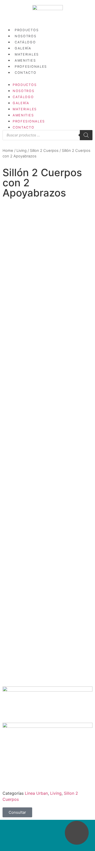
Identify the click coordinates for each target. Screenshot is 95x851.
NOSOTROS (25, 36)
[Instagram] (41, 832)
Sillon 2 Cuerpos (44, 150)
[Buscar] (86, 135)
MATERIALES (27, 54)
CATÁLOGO (25, 42)
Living (21, 150)
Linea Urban (36, 793)
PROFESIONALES (31, 66)
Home (8, 150)
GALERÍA (23, 48)
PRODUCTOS (27, 30)
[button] (47, 78)
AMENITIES (25, 60)
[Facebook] (53, 832)
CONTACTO (25, 73)
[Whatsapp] (77, 833)
